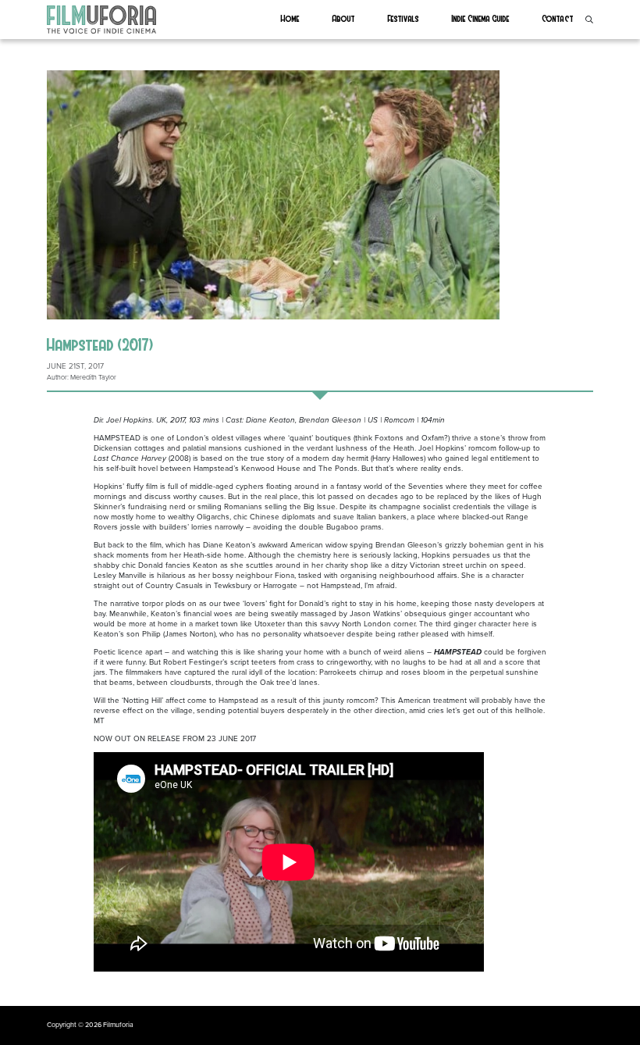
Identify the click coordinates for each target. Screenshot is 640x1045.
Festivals (403, 18)
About (343, 18)
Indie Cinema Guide (481, 18)
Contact (558, 18)
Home (290, 18)
